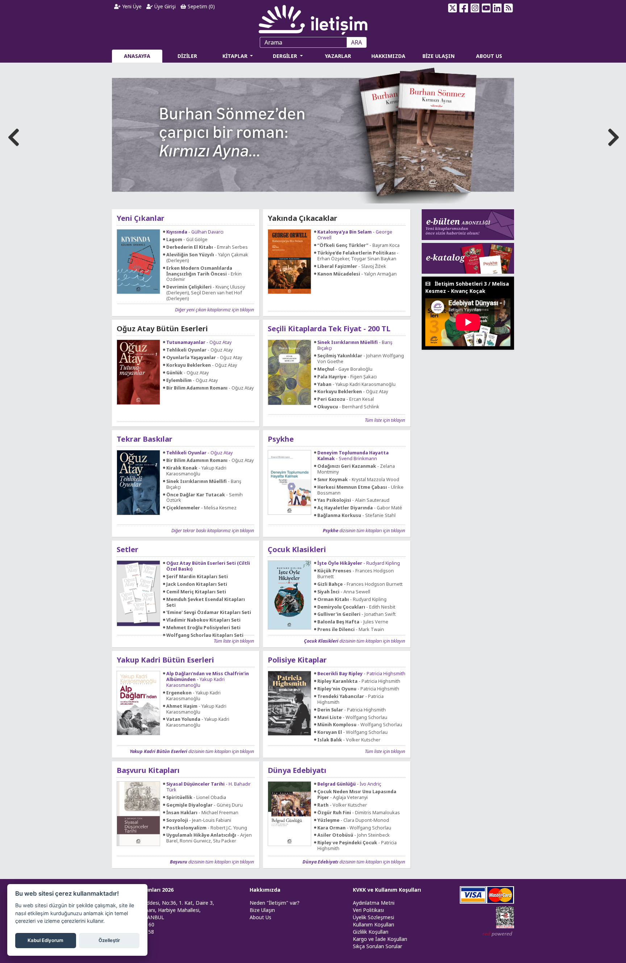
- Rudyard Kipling (358, 563)
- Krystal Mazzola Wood (358, 480)
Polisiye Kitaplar (297, 660)
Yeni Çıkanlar (140, 218)
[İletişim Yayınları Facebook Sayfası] (464, 8)
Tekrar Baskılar (144, 439)
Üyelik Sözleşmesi (373, 917)
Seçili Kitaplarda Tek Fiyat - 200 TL (329, 328)
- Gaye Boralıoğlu (344, 369)
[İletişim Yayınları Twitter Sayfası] (452, 8)
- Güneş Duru (204, 805)
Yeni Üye (131, 6)
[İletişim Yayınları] (313, 17)
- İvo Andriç (349, 784)
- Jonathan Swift (356, 614)
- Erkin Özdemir (204, 274)
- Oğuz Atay (198, 342)
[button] (612, 135)
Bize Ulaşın (262, 910)
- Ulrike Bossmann (360, 490)
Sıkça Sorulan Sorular (377, 946)
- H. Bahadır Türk (208, 787)
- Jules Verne (352, 622)
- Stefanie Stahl (356, 515)
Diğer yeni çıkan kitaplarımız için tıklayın (214, 309)
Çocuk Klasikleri (297, 549)
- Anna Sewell (343, 592)
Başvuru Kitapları (148, 770)
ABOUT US (489, 55)
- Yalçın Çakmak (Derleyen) (207, 258)
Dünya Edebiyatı (297, 770)
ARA (356, 42)
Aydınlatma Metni (374, 902)
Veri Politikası (368, 910)
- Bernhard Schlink (348, 407)
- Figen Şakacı (347, 377)
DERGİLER (286, 55)
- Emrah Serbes (207, 247)
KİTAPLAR (235, 55)
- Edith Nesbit (356, 607)
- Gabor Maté (359, 508)
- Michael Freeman (202, 813)
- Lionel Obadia (196, 797)
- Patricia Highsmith (361, 674)
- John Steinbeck (353, 835)
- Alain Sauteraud (353, 500)
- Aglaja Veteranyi (356, 794)
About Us (260, 917)
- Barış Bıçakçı (354, 345)
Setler (127, 549)
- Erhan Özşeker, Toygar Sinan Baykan (357, 256)
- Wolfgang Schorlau (352, 717)
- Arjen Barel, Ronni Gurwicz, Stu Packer (209, 838)
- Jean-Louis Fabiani (198, 820)
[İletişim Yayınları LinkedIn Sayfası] (497, 8)
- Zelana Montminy (356, 469)
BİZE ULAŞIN (438, 55)
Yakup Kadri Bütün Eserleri (165, 660)
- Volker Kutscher (348, 740)
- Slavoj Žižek (351, 266)
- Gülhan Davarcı (195, 232)
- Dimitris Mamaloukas (358, 813)
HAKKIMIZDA (388, 55)
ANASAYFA (137, 55)
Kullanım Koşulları (373, 924)
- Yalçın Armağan (357, 274)
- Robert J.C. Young (206, 828)
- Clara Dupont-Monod (353, 820)
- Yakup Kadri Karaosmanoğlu (356, 384)
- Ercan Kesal (345, 399)
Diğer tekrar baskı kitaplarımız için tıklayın (212, 530)
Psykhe (281, 439)
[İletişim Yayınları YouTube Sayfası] (486, 8)
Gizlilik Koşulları (370, 931)
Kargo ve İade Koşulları (380, 938)
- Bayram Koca (358, 245)
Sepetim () (200, 6)
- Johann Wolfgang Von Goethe (360, 359)
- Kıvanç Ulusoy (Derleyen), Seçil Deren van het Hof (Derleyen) (205, 293)
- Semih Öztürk (204, 498)
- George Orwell (354, 235)
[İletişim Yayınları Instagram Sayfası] (475, 8)
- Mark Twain (350, 629)
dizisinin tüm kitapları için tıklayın (364, 530)
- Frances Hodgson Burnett (355, 574)
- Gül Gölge (187, 240)
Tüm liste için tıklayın (385, 420)
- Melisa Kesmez (201, 508)
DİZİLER (187, 55)
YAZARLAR (338, 55)
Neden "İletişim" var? (275, 902)
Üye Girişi (164, 6)
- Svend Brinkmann (353, 456)
